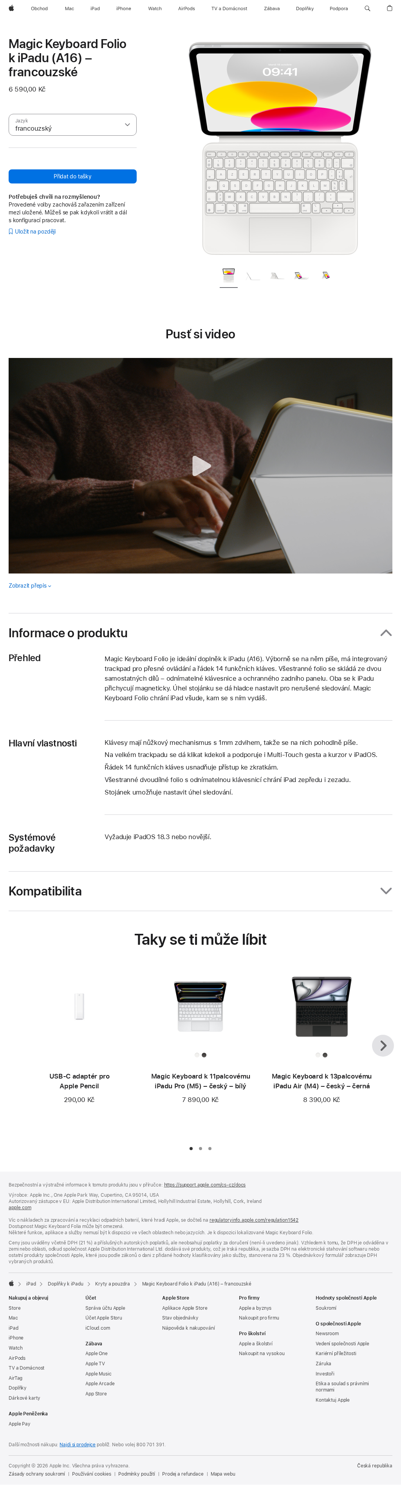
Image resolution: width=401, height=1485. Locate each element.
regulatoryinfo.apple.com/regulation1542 (254, 1220)
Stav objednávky (180, 1318)
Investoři (325, 1374)
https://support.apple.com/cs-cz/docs (205, 1185)
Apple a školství (256, 1344)
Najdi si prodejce (78, 1444)
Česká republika (374, 1466)
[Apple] (11, 1283)
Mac (13, 1318)
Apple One (96, 1353)
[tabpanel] (280, 149)
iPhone (16, 1338)
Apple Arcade (100, 1383)
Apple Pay (20, 1424)
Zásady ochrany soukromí (37, 1474)
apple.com (20, 1207)
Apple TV (95, 1363)
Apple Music (98, 1374)
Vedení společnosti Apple (342, 1344)
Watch (15, 1348)
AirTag (15, 1378)
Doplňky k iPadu (65, 1284)
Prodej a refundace (183, 1474)
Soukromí (326, 1308)
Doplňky (18, 1388)
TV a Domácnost (26, 1368)
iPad (31, 1284)
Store (14, 1308)
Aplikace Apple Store (185, 1308)
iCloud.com (97, 1328)
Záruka (323, 1363)
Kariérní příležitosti (336, 1353)
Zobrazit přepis (28, 585)
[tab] (229, 276)
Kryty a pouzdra (112, 1284)
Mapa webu (223, 1474)
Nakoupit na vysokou (262, 1353)
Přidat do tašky (73, 176)
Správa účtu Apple (105, 1308)
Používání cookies (91, 1474)
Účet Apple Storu (103, 1318)
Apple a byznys (255, 1308)
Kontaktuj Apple (333, 1400)
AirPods (17, 1358)
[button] (367, 8)
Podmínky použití (136, 1474)
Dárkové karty (24, 1398)
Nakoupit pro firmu (259, 1318)
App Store (96, 1394)
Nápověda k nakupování (188, 1328)
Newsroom (327, 1333)
